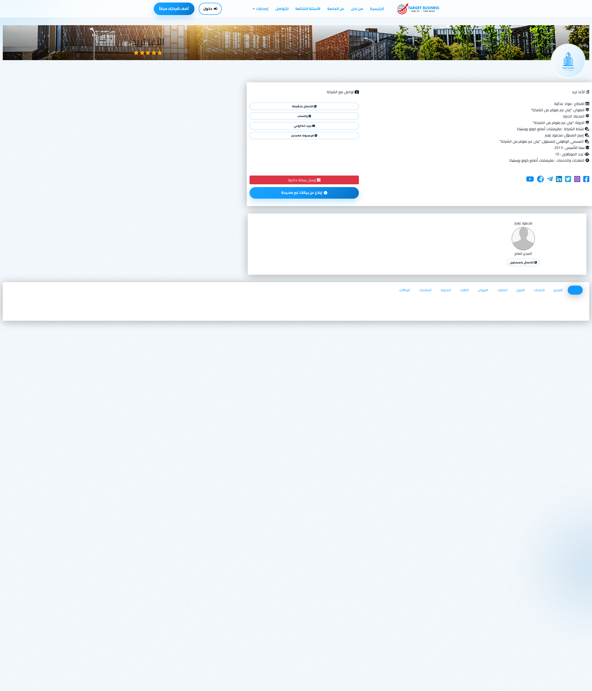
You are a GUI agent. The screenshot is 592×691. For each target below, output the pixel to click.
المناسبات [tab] (425, 290)
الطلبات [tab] (464, 290)
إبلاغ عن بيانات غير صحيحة (301, 192)
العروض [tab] (483, 290)
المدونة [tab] (446, 290)
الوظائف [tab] (404, 290)
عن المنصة (335, 8)
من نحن (357, 8)
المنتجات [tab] (539, 290)
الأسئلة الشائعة (307, 8)
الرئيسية (377, 8)
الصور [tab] (575, 290)
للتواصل (282, 8)
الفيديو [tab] (558, 290)
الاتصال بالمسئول (522, 262)
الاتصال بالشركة (303, 106)
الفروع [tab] (520, 290)
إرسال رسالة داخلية (302, 179)
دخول (207, 8)
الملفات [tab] (502, 290)
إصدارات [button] (262, 8)
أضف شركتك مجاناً (174, 8)
